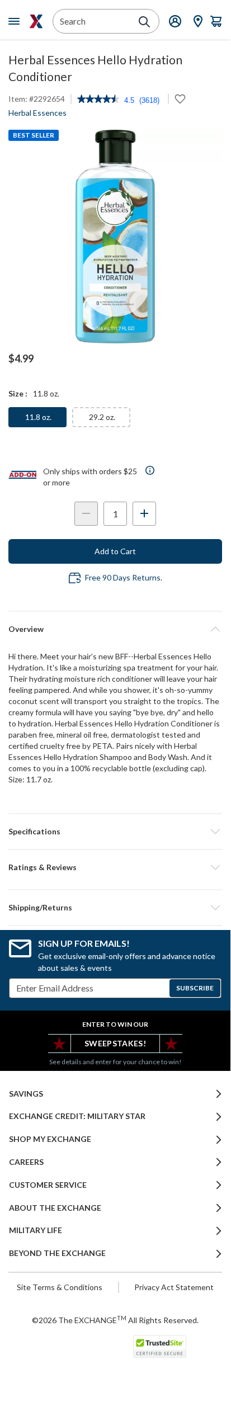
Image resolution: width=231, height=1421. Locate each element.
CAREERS (26, 1162)
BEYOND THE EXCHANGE (57, 1253)
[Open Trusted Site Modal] (159, 1346)
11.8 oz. (38, 417)
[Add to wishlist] (180, 99)
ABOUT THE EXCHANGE (55, 1207)
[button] (115, 867)
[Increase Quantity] (144, 514)
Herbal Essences (37, 112)
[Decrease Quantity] (86, 514)
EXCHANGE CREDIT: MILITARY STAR (77, 1116)
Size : (17, 393)
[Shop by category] (16, 21)
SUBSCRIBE (195, 988)
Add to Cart (115, 551)
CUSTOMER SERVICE (48, 1185)
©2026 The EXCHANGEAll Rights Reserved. (115, 1320)
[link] (98, 100)
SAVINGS (26, 1093)
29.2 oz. (102, 417)
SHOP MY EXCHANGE (50, 1139)
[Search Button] (144, 21)
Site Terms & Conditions (59, 1287)
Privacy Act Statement (174, 1287)
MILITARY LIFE (35, 1230)
